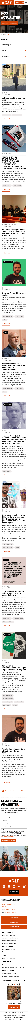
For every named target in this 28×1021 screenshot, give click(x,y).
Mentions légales (6, 1015)
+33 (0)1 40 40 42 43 (9, 909)
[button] (14, 44)
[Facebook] (4, 886)
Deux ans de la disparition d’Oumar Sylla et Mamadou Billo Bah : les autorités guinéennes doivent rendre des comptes (14, 519)
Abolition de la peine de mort (10, 938)
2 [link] (5, 790)
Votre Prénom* (5, 818)
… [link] (18, 790)
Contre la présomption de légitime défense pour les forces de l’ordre (13, 593)
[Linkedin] (14, 886)
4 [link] (10, 790)
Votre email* (4, 824)
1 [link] (2, 790)
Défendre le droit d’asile (9, 940)
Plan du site (20, 1012)
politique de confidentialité (8, 836)
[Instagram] (9, 886)
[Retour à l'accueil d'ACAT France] (7, 2)
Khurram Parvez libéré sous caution (14, 294)
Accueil (3, 34)
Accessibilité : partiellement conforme (14, 1017)
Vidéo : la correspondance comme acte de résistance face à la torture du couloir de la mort (13, 232)
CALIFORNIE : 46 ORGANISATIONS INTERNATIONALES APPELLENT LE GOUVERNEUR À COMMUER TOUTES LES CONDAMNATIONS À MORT (14, 163)
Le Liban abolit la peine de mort (13, 99)
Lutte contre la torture (8, 935)
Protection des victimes (9, 943)
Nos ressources (7, 952)
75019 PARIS (4, 906)
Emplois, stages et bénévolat (10, 976)
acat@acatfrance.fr (10, 912)
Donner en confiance (8, 965)
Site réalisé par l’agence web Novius (14, 1019)
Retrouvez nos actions (8, 959)
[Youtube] (19, 886)
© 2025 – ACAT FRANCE (10, 1012)
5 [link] (13, 790)
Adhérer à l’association (9, 973)
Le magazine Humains (8, 949)
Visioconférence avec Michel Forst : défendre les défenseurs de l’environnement (13, 366)
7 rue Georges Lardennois (8, 904)
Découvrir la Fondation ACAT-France (13, 967)
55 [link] (22, 790)
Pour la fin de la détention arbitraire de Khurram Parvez (13, 751)
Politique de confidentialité (18, 1015)
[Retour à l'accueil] (14, 881)
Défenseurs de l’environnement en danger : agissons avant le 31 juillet (14, 668)
